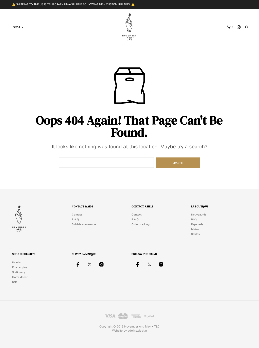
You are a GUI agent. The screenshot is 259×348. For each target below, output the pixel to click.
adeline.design (137, 330)
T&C (157, 326)
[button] (230, 27)
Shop (16, 27)
